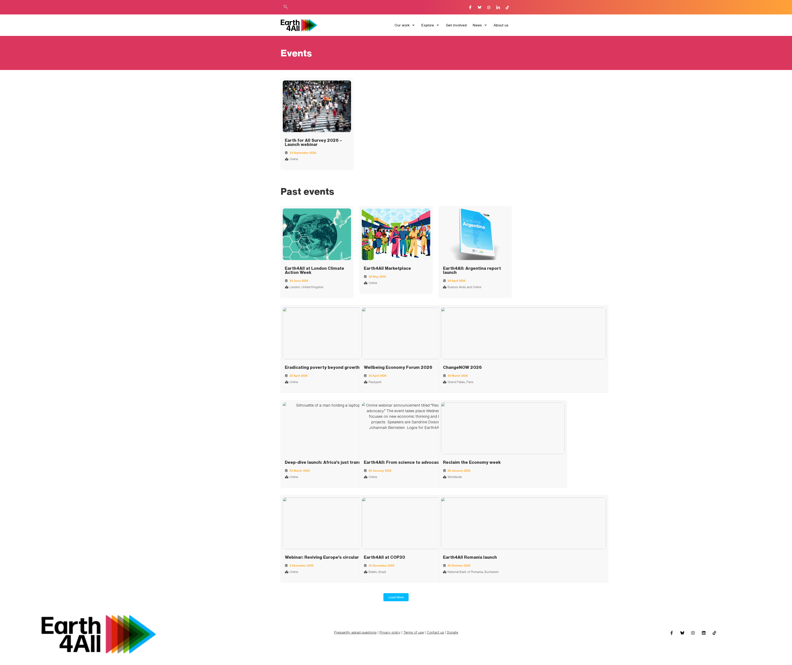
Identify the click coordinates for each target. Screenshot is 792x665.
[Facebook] (470, 7)
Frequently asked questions (355, 632)
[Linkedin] (703, 633)
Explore (427, 25)
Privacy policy (390, 632)
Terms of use (413, 632)
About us (501, 25)
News (477, 25)
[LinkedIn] (498, 7)
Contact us (435, 632)
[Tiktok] (507, 7)
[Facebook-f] (671, 633)
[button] (286, 7)
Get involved (456, 25)
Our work (402, 25)
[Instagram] (489, 7)
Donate (452, 632)
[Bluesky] (479, 7)
